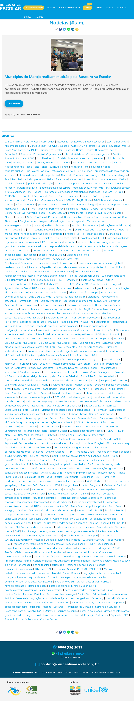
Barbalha (99, 481)
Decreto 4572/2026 (24, 544)
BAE (95, 196)
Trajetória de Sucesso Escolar (50, 196)
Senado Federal (89, 368)
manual (108, 288)
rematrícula (24, 300)
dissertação (78, 481)
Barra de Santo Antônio (62, 439)
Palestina (39, 602)
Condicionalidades (49, 426)
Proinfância (31, 305)
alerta (118, 401)
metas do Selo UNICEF (90, 510)
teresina (42, 208)
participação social (15, 183)
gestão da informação (116, 611)
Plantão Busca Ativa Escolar (101, 150)
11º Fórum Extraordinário (18, 539)
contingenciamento (80, 447)
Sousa (61, 514)
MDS (42, 468)
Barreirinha (109, 476)
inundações (30, 254)
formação (18, 162)
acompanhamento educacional (65, 468)
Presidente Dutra (84, 451)
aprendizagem (39, 221)
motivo (108, 401)
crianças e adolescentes (18, 502)
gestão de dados (14, 615)
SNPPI (120, 523)
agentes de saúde (75, 460)
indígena (71, 564)
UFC (89, 481)
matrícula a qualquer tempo (54, 187)
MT (70, 229)
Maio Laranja (29, 531)
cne (86, 166)
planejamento (101, 447)
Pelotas (72, 275)
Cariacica (39, 556)
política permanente (117, 384)
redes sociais (66, 523)
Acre (34, 363)
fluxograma (38, 405)
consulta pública (14, 171)
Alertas (21, 246)
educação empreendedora (114, 204)
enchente (80, 552)
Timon (109, 590)
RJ (24, 229)
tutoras (96, 330)
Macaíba (57, 460)
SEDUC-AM (100, 300)
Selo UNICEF (31, 141)
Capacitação (11, 154)
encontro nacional (15, 200)
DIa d (78, 229)
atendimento (120, 321)
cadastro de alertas (38, 573)
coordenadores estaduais (19, 380)
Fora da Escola (68, 456)
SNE (17, 531)
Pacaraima (59, 305)
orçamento (11, 242)
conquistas (11, 472)
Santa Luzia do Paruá (16, 409)
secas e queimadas (75, 590)
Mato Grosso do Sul (108, 426)
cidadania (34, 606)
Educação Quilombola (96, 615)
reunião (108, 212)
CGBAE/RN (84, 388)
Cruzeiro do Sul (13, 476)
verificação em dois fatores (20, 275)
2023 (29, 217)
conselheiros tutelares (99, 460)
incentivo (91, 212)
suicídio (9, 414)
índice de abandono (42, 527)
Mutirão (16, 179)
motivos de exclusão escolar (36, 447)
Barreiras (78, 393)
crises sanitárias (88, 263)
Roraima (75, 573)
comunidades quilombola (19, 569)
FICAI (7, 544)
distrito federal (90, 225)
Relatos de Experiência (42, 267)
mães (19, 204)
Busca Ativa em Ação (43, 338)
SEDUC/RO (116, 514)
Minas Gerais (120, 380)
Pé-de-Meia (49, 514)
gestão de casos (37, 585)
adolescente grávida (41, 397)
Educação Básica (74, 150)
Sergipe (24, 221)
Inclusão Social (56, 254)
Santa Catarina (78, 506)
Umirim (85, 493)
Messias (9, 489)
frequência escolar (43, 229)
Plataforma (23, 187)
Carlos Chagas (79, 414)
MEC (121, 229)
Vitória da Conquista (16, 422)
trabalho (9, 401)
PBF (87, 468)
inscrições (108, 330)
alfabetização (57, 221)
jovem (74, 493)
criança (86, 196)
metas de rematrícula (63, 510)
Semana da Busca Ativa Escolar (22, 384)
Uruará (110, 351)
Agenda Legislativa (15, 368)
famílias (22, 510)
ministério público (116, 158)
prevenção (11, 238)
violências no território (56, 309)
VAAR (24, 426)
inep (89, 171)
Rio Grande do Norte (16, 292)
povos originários (79, 598)
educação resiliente (54, 552)
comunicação (108, 368)
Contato (39, 17)
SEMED (105, 581)
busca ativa (24, 250)
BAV (96, 200)
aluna (24, 397)
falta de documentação (109, 573)
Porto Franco (116, 506)
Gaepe (94, 208)
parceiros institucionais (17, 451)
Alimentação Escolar (16, 145)
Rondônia (51, 292)
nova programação (15, 585)
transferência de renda (63, 380)
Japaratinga (55, 489)
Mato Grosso (85, 246)
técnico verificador (58, 493)
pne (37, 166)
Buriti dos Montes (115, 510)
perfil (55, 456)
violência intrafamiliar (99, 313)
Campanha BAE (13, 141)
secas (42, 254)
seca (69, 552)
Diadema (51, 539)
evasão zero (31, 443)
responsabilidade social (62, 246)
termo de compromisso (94, 326)
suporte (83, 267)
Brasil (67, 217)
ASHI (7, 229)
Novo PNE (10, 460)
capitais (27, 179)
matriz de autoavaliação (87, 502)
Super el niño (88, 585)
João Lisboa (107, 422)
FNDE (101, 238)
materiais (74, 196)
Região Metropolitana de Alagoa (102, 309)
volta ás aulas (80, 372)
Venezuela (22, 598)
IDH (78, 233)
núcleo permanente (64, 363)
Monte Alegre (68, 594)
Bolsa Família (39, 464)
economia (30, 204)
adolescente (12, 397)
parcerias (39, 179)
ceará (118, 212)
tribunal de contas (15, 212)
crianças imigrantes (15, 577)
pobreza (107, 192)
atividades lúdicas (67, 338)
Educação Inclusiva (15, 158)
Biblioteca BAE (43, 569)
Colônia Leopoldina (15, 296)
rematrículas (24, 196)
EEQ (126, 615)
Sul (100, 212)
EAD (52, 347)
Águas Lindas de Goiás (17, 288)
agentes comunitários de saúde (45, 351)
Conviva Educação (58, 145)
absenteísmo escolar (92, 430)
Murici (45, 384)
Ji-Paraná (45, 305)
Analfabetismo (108, 179)
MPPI (69, 451)
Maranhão (75, 317)
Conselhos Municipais (62, 204)
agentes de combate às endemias (85, 351)
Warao (8, 602)
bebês (8, 523)
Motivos (108, 569)
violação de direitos (78, 254)
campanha (74, 183)
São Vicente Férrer (56, 317)
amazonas (75, 179)
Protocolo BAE (29, 485)
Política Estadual (14, 535)
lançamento (41, 502)
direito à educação (15, 192)
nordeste (10, 187)
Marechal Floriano (74, 535)
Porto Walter (100, 409)
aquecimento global (110, 263)
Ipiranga (65, 485)
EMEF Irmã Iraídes (98, 514)
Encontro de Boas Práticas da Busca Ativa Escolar (32, 313)
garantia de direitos (91, 611)
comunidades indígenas (92, 564)
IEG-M (121, 430)
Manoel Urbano (83, 384)
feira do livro (12, 426)
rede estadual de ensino (69, 527)
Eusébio (34, 409)
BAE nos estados (43, 506)
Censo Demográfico (101, 372)
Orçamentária (54, 154)
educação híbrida (100, 166)
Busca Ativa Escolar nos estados (98, 376)
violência (76, 309)
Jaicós (50, 556)
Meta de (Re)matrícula (89, 401)
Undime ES (52, 284)
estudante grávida (79, 397)
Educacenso (110, 502)
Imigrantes (50, 192)
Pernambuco (56, 208)
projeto (36, 238)
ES (43, 242)
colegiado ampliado (60, 464)
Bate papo (62, 179)
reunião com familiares (53, 443)
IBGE (98, 334)
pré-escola (94, 162)
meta (74, 238)
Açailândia (81, 523)
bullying (33, 456)
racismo (45, 456)
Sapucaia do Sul (13, 443)
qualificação (83, 409)
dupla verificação (93, 443)
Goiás (115, 456)
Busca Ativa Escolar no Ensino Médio (25, 493)
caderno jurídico (59, 430)
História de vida (27, 175)
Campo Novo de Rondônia (114, 418)
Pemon (18, 602)
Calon (82, 514)
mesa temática (32, 552)
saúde (117, 162)
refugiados (58, 171)
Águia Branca (84, 556)
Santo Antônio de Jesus (102, 414)
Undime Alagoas (55, 451)
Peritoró (95, 493)
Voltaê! (62, 292)
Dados (122, 179)
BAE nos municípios (43, 288)
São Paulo (40, 217)
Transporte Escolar (51, 150)
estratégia (57, 233)
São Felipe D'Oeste (40, 518)
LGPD (31, 158)
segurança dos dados (87, 271)
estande (38, 539)
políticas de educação (40, 183)
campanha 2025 (120, 443)
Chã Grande (22, 527)
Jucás (84, 485)
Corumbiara (83, 435)
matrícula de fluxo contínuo (88, 187)
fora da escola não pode (35, 233)
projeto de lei (113, 363)
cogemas (105, 196)
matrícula (10, 363)
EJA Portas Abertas (93, 539)
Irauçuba (53, 321)
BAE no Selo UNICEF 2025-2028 (64, 405)
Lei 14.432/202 (47, 531)
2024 (15, 221)
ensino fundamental (16, 456)
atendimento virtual (88, 581)
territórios (76, 615)
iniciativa (47, 238)
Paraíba (20, 217)
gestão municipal (89, 292)
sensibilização (67, 388)
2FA (107, 443)
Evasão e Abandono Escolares (87, 141)
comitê (33, 468)
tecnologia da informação (51, 275)
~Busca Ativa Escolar (52, 200)
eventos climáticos (70, 250)
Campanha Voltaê (38, 510)
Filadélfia (24, 238)
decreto (99, 384)
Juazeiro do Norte (87, 439)
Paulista (77, 426)
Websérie (76, 166)
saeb (29, 166)
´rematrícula (106, 535)
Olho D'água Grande (40, 296)
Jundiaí (74, 430)
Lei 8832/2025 (21, 435)
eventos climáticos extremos (21, 590)
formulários (11, 447)
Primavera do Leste (118, 481)
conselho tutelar (24, 414)
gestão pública (121, 560)
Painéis (99, 8)
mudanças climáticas (51, 590)
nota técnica (12, 309)
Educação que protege (86, 175)
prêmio (30, 162)
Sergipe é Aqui (66, 435)
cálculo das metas (65, 401)
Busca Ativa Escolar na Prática (21, 393)
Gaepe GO (82, 284)
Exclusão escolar (120, 187)
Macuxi (110, 598)
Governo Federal (36, 212)
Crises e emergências (98, 154)
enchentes (110, 250)
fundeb (62, 158)
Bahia (50, 179)
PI (29, 229)
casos (127, 401)
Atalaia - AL (87, 321)
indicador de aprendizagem (93, 548)
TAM (7, 179)
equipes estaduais (67, 611)
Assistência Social (89, 275)
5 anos (28, 523)
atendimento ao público (111, 602)
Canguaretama (13, 430)
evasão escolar (57, 212)
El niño (75, 585)
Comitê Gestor (112, 305)
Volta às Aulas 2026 (51, 472)
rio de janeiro (62, 238)
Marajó (84, 208)
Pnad (95, 179)
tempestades (96, 590)
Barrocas (111, 405)
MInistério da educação (27, 514)
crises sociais (69, 263)
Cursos (87, 8)
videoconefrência (14, 166)
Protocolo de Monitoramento (110, 556)
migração (35, 598)
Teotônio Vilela (13, 552)
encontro (70, 242)
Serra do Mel (57, 418)
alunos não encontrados (18, 506)
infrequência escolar (94, 233)
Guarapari (92, 535)
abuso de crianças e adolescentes (76, 531)
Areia (76, 485)
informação (61, 615)
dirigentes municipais (43, 376)
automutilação (117, 409)
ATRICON (10, 196)
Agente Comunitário (57, 414)
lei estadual (37, 435)
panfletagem (50, 388)
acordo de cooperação (33, 321)
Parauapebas (107, 489)
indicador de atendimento (61, 548)
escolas (125, 451)
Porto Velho (11, 321)
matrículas (110, 497)
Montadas (92, 489)
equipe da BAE (37, 577)
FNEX (92, 544)
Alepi (7, 435)
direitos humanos (28, 472)
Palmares (119, 338)
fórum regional (76, 221)
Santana (107, 342)
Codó (26, 338)
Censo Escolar (38, 145)
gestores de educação (17, 464)
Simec (33, 426)
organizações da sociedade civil (112, 171)
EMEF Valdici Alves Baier (47, 300)
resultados (79, 464)
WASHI (16, 229)
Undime (119, 183)
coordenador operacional (77, 300)
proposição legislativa (40, 368)
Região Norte (84, 200)
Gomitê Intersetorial (16, 468)
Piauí (7, 221)
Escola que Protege (69, 539)
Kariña (28, 602)
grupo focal (40, 418)
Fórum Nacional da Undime (98, 183)
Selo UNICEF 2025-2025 (39, 401)
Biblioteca (52, 8)
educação (60, 183)
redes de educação (61, 502)
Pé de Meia (41, 380)
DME (90, 464)
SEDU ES (84, 380)
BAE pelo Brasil (88, 338)
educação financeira (16, 606)
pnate (65, 166)
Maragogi (10, 510)
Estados (102, 145)
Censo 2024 (114, 233)
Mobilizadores (45, 158)
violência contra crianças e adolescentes (27, 259)
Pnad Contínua (13, 338)
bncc (44, 166)
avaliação (38, 451)
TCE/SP (110, 430)
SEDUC (70, 200)
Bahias (102, 577)
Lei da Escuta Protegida (103, 518)
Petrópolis (92, 422)
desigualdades (105, 544)
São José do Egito (94, 405)
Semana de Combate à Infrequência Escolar (61, 544)
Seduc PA (45, 363)
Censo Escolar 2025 (91, 497)
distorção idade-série (35, 430)
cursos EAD (60, 447)
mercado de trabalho (113, 397)
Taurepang (97, 598)
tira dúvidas (117, 267)
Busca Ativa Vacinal (111, 200)
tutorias (47, 606)
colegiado (88, 229)
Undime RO (25, 271)
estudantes (50, 523)
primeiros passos (85, 472)
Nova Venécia (54, 535)
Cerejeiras (108, 493)
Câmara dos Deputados (73, 359)
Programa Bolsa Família (18, 560)
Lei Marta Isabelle (108, 531)
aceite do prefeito (47, 326)
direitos (69, 233)
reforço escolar (91, 317)
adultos (94, 523)
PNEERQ (82, 569)
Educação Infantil (119, 145)
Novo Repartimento (82, 334)
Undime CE (11, 271)
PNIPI (122, 518)
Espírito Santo (92, 217)
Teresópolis (122, 330)
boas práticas (55, 242)
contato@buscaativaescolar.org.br (69, 664)
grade (112, 468)
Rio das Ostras (115, 539)
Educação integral (87, 204)
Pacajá (8, 514)
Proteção (38, 154)
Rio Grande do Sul (110, 439)
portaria (66, 426)
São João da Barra (90, 342)
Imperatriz (98, 435)
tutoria (109, 280)
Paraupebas (55, 217)
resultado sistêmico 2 (44, 497)
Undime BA (37, 284)
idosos (104, 523)
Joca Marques (54, 476)
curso (8, 162)
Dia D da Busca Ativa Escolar (20, 342)
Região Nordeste (68, 497)
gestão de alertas (59, 585)
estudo (67, 162)
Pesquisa (26, 154)
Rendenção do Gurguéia (79, 606)
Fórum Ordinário (64, 271)
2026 (121, 468)
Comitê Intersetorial (58, 602)
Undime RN (36, 292)
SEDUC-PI (60, 397)
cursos (40, 414)
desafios (77, 217)
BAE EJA (9, 598)
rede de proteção (49, 175)
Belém (48, 225)
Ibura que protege (100, 242)
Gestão (117, 154)
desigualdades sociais (17, 548)
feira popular (62, 481)
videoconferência (106, 229)
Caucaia (71, 418)
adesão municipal (84, 288)
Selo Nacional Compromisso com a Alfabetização (32, 263)
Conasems (45, 485)
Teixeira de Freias (87, 418)
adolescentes (109, 296)
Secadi (71, 569)
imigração (88, 573)
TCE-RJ (80, 422)
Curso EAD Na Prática (83, 145)
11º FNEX (116, 548)
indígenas (59, 569)
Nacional (66, 175)
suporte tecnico (99, 267)
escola (75, 225)
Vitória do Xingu (13, 326)
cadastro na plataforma (27, 388)
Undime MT (67, 284)
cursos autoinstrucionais (18, 556)
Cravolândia (71, 476)
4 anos (18, 523)
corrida (114, 246)
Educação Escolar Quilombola (21, 619)
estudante (10, 300)
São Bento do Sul (64, 581)
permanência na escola (57, 372)
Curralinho (111, 347)
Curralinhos (86, 476)
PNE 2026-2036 (78, 518)
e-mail (8, 388)
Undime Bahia (12, 594)
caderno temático (31, 309)
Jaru (75, 342)
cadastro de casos (15, 573)
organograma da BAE (84, 577)
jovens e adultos (37, 246)
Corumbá (90, 426)
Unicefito (50, 611)
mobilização (11, 208)
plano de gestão (101, 560)
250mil (8, 233)
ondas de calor (13, 254)
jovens (95, 397)
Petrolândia (39, 439)
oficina (28, 418)
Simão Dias (84, 594)
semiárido (114, 300)
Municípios (10, 175)
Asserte (111, 238)
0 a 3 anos (10, 564)
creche (8, 531)
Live (34, 187)
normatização (65, 422)
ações (124, 246)
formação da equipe (59, 577)
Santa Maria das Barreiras (111, 527)
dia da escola (62, 225)
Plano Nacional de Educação (34, 460)
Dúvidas (27, 17)
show (89, 393)
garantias (10, 246)
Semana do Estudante (107, 606)
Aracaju (9, 347)
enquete (34, 422)
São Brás (58, 606)
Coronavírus (48, 141)
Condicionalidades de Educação (51, 560)
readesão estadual (15, 481)
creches (9, 204)
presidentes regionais (108, 464)
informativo (11, 372)
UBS (56, 485)
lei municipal (103, 321)
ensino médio (75, 212)
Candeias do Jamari (30, 372)
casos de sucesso (67, 267)
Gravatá (38, 225)
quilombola (58, 564)
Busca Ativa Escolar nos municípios (24, 317)
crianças (107, 162)
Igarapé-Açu (11, 485)
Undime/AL (60, 296)
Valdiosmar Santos (114, 485)
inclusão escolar (79, 355)
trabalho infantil (69, 321)
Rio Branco (23, 363)
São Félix (99, 363)
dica (71, 443)
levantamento (88, 238)
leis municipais (77, 296)
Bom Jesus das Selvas (17, 405)
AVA (59, 347)
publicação (79, 162)
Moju (77, 259)
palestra (42, 204)
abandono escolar (29, 242)
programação (99, 468)
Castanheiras (60, 518)
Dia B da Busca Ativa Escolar (54, 342)
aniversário (44, 330)
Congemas (96, 485)
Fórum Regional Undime (18, 225)
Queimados (105, 552)
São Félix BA (84, 363)
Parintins (39, 594)
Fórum (23, 208)
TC (107, 187)
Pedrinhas (52, 594)
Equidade (116, 615)
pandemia (98, 158)
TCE (30, 192)
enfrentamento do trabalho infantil (24, 334)
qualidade (123, 238)
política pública (97, 506)
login (78, 443)
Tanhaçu (90, 602)
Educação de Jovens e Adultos (110, 594)
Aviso (87, 179)
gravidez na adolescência (108, 393)
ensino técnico (41, 564)
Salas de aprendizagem (114, 175)
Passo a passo (64, 288)
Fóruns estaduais (95, 221)
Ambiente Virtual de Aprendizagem (83, 347)
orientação (24, 564)
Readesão (62, 141)
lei (127, 229)
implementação (106, 472)
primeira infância (80, 560)
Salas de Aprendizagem (69, 8)
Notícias (109, 8)
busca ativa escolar (79, 158)
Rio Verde (10, 250)
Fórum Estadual (43, 271)
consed (37, 250)
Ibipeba (92, 552)
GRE (98, 476)
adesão (73, 292)
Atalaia (120, 351)
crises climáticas (92, 250)
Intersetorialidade (74, 154)
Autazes (45, 393)
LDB (93, 355)
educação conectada (48, 162)
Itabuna (9, 527)
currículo (54, 166)
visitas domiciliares (15, 351)
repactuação (122, 288)
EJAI (112, 523)
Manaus (89, 527)
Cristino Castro (48, 619)
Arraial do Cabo (60, 573)
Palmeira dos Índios (57, 334)
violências (93, 296)
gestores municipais (92, 280)
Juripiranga (105, 338)
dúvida (81, 171)
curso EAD (42, 347)
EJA (109, 141)
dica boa (29, 326)
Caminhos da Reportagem (105, 284)
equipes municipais (61, 384)
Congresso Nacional (66, 368)
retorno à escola (24, 347)
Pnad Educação (112, 334)
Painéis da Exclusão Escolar (94, 456)
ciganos (72, 514)
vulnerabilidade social (114, 275)
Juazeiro (27, 594)
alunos (37, 523)
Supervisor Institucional (18, 439)
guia (99, 288)
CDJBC (95, 380)
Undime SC (61, 506)
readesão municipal (15, 267)
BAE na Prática (115, 388)
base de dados (112, 359)
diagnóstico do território (39, 615)
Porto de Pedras (65, 556)
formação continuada (16, 284)
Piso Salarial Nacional (37, 171)
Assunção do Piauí (74, 489)
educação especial (111, 225)
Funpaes (106, 380)
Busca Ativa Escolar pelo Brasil (84, 305)
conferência (101, 246)
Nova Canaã (22, 489)
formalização (48, 422)
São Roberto (39, 489)
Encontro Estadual (67, 376)
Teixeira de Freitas (34, 476)
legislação (94, 192)
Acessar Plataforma (33, 8)
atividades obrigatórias (17, 497)
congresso (107, 208)
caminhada (72, 208)
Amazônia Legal (13, 305)
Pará (32, 208)
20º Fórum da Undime (17, 376)
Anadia (121, 472)
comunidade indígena (55, 598)
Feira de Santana (61, 393)
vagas (38, 192)
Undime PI (73, 280)
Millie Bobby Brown (16, 280)
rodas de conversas (107, 451)
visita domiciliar (111, 317)
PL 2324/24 (95, 359)
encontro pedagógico (40, 481)
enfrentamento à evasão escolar (71, 330)
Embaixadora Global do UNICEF (46, 280)
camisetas (77, 602)
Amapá (118, 342)
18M (16, 233)
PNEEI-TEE (95, 569)
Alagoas (9, 217)
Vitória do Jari (12, 355)
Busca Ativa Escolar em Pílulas (21, 150)
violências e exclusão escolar (58, 409)
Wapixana (121, 598)
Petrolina (61, 229)
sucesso (82, 242)
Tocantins (32, 200)
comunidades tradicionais (72, 192)
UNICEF (119, 192)
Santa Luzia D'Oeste (16, 518)
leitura (20, 401)
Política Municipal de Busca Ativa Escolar (45, 355)
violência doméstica (74, 313)
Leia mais (13, 103)
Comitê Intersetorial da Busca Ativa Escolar (29, 581)
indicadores (37, 548)
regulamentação (35, 535)
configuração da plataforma (20, 330)
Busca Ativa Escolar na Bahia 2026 (23, 611)
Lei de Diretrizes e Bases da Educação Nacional (31, 359)
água (127, 225)
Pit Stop (51, 435)
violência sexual (13, 418)
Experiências (120, 141)
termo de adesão (69, 326)
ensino (116, 242)
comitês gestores (62, 259)
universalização (111, 217)
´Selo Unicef (50, 250)
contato (70, 171)
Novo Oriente (108, 292)
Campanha (121, 8)
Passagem (98, 388)
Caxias (125, 217)
